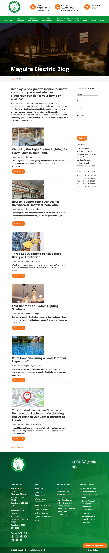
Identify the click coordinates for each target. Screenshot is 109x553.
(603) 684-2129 (67, 8)
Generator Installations (59, 19)
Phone (80, 108)
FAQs (11, 20)
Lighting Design (41, 513)
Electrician (39, 488)
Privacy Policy (92, 550)
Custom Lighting (77, 19)
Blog (39, 157)
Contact (102, 20)
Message (81, 115)
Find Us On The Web (19, 533)
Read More (18, 171)
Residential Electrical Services (47, 19)
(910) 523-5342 (43, 8)
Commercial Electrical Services (33, 19)
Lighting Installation (43, 517)
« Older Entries (17, 447)
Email (80, 101)
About (4, 20)
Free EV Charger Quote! (95, 546)
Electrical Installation (43, 505)
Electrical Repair (41, 509)
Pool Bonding (85, 19)
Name (80, 94)
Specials (93, 20)
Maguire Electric (20, 157)
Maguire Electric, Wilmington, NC (31, 550)
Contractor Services (70, 19)
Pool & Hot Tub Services (19, 19)
